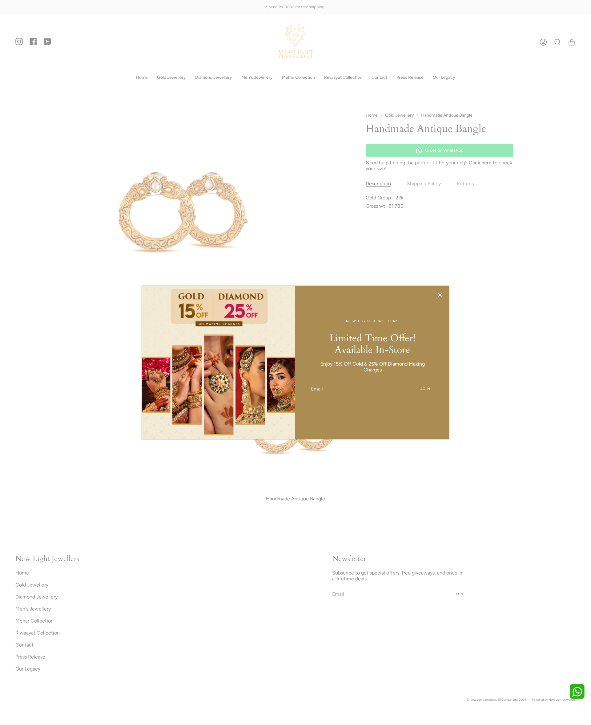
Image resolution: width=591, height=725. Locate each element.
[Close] (440, 295)
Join (425, 389)
